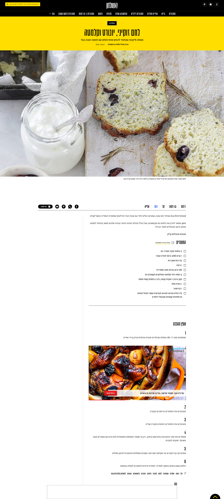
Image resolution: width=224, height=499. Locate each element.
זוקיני (155, 473)
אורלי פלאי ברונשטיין (116, 44)
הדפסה (44, 206)
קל (163, 207)
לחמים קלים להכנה (118, 473)
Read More (111, 393)
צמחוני (166, 473)
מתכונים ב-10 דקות (86, 13)
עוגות (129, 473)
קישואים (136, 473)
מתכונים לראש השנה (66, 13)
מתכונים (172, 13)
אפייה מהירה (152, 13)
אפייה (147, 207)
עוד (53, 13)
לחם (160, 473)
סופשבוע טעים (121, 13)
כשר (156, 207)
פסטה (100, 13)
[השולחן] (112, 6)
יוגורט (143, 473)
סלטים (109, 13)
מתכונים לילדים (137, 13)
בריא (163, 13)
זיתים (149, 473)
